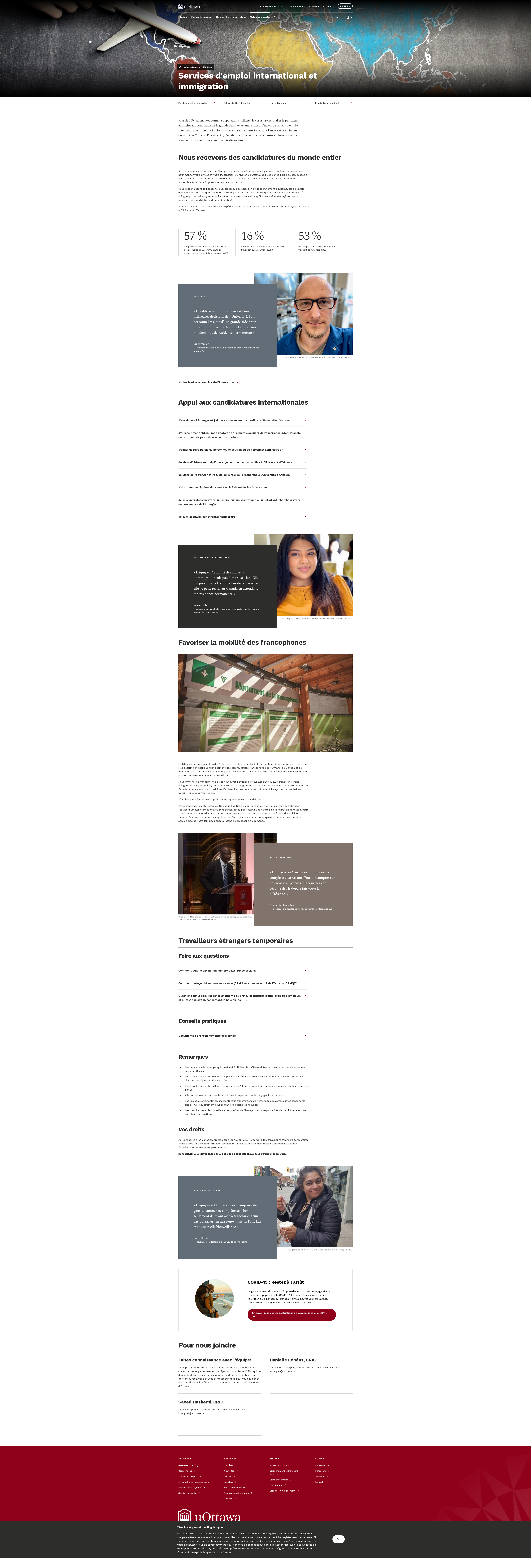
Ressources (189, 1487)
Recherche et (236, 1493)
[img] (189, 6)
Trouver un (187, 1476)
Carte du (279, 1479)
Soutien (187, 1493)
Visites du (279, 1465)
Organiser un (282, 1490)
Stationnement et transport (284, 1472)
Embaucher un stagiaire (193, 1482)
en (337, 17)
